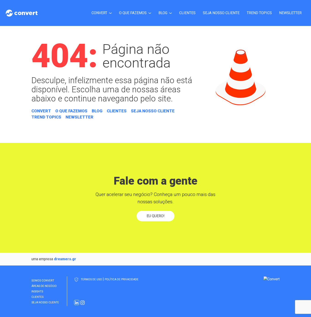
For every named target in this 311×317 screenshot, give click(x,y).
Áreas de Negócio (44, 286)
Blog (162, 13)
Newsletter (290, 13)
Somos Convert (42, 280)
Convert (99, 13)
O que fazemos (133, 13)
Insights (37, 291)
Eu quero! (156, 216)
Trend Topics (259, 13)
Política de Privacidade (121, 279)
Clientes (187, 13)
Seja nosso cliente (221, 13)
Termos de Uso (92, 279)
